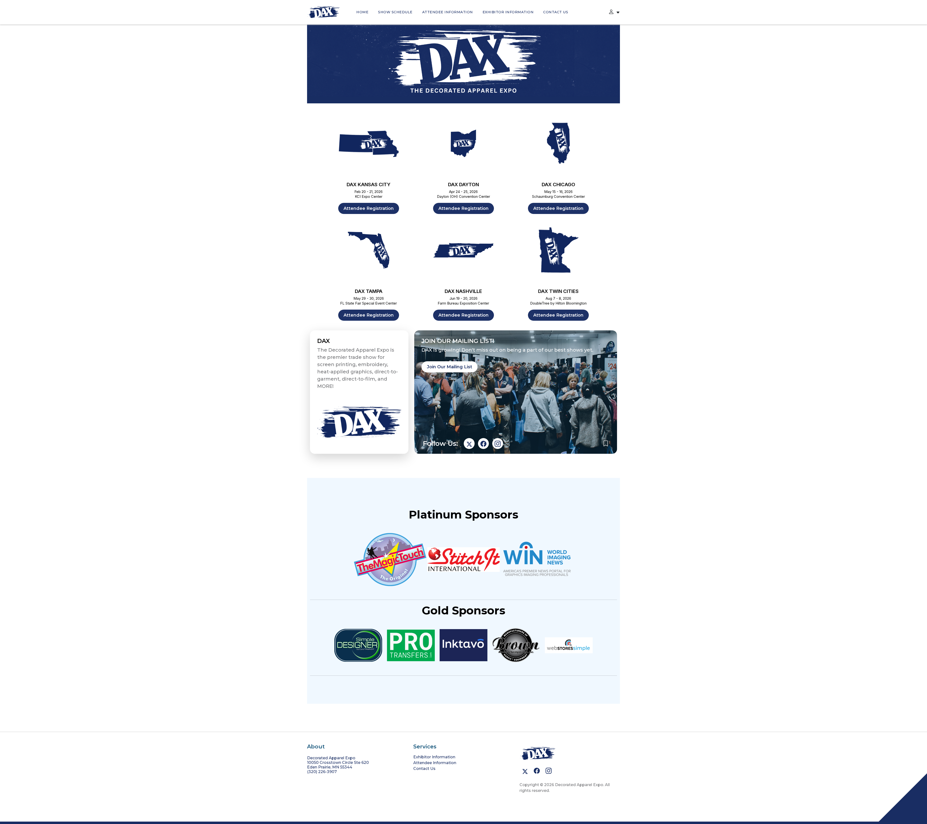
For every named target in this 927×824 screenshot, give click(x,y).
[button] (611, 12)
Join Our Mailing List (449, 366)
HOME (362, 12)
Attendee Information (447, 12)
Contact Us (555, 12)
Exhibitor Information (508, 12)
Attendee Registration (369, 208)
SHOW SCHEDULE (395, 12)
